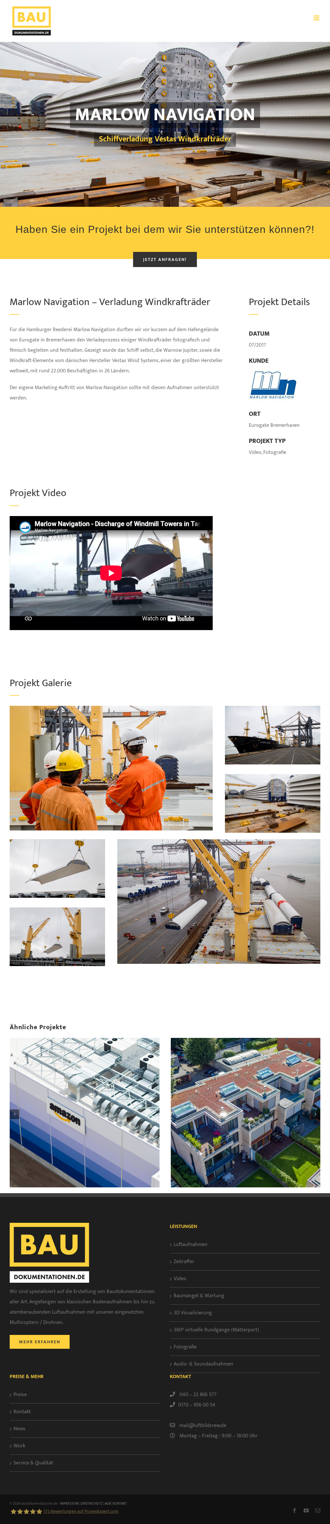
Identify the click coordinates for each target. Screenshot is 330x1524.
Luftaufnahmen (191, 1244)
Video (180, 1278)
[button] (14, 1114)
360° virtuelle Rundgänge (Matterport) (216, 1330)
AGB (108, 1504)
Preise (20, 1394)
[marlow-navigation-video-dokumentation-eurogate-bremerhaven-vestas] (57, 841)
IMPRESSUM (69, 1504)
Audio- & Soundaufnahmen (203, 1364)
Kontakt (22, 1411)
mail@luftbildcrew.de (203, 1425)
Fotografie (185, 1347)
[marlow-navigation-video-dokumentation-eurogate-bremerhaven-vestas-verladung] (57, 910)
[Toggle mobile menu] (317, 17)
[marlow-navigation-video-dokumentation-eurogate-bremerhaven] (111, 708)
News (19, 1428)
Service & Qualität (33, 1463)
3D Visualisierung (193, 1312)
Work (19, 1446)
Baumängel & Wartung (199, 1295)
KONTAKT (120, 1504)
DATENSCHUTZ (92, 1504)
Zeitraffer (184, 1261)
